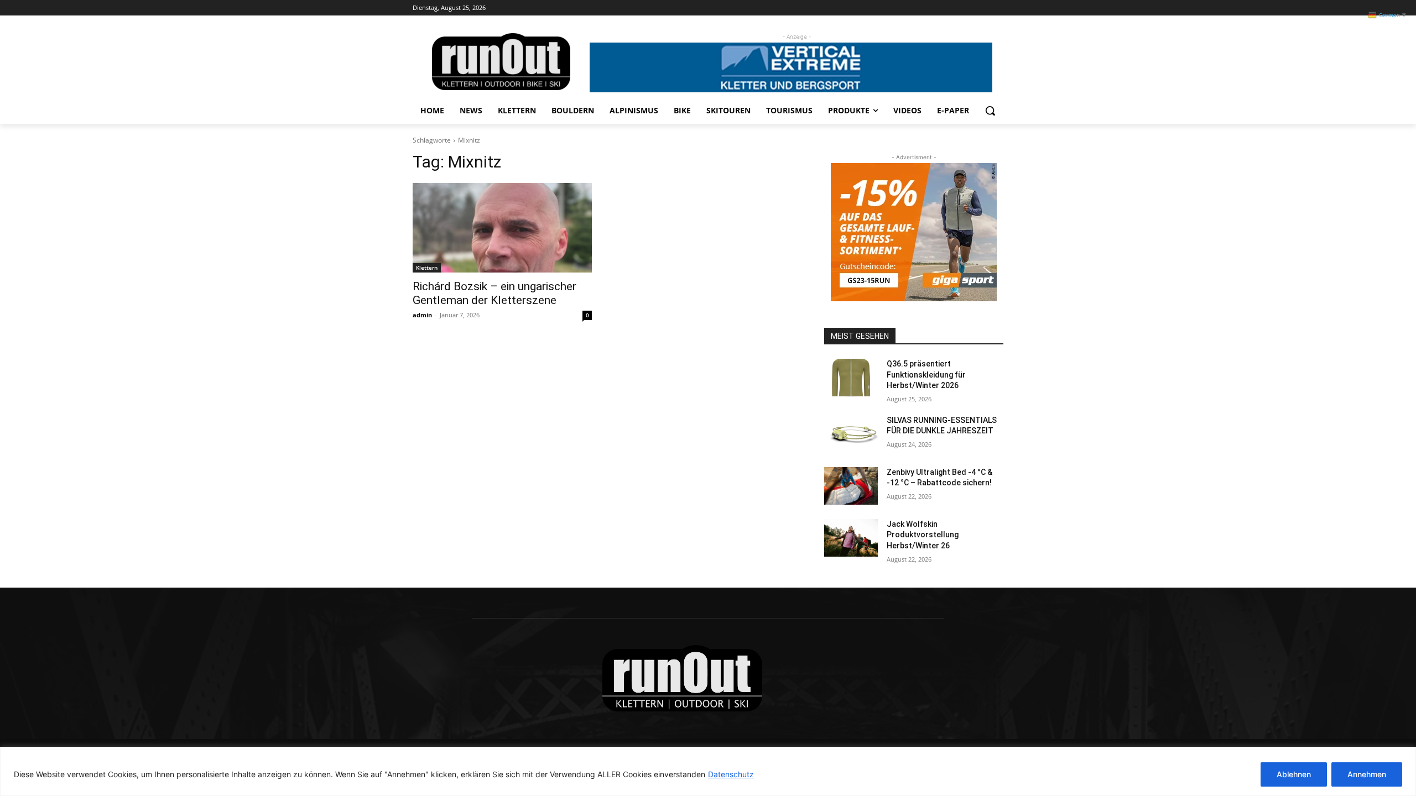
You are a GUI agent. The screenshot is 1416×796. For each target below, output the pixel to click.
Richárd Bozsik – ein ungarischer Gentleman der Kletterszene (494, 293)
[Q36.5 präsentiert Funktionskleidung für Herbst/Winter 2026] (851, 377)
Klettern (427, 267)
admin (422, 315)
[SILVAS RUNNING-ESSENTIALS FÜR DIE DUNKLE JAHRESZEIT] (851, 434)
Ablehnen (1294, 774)
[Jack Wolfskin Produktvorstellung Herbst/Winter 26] (851, 538)
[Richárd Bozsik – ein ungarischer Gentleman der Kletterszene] (502, 228)
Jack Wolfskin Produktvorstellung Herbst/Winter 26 (923, 535)
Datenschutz (731, 774)
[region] (708, 771)
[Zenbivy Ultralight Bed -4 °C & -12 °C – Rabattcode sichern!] (851, 486)
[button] (990, 110)
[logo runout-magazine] (501, 61)
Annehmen (1366, 774)
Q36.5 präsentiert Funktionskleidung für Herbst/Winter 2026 (926, 374)
